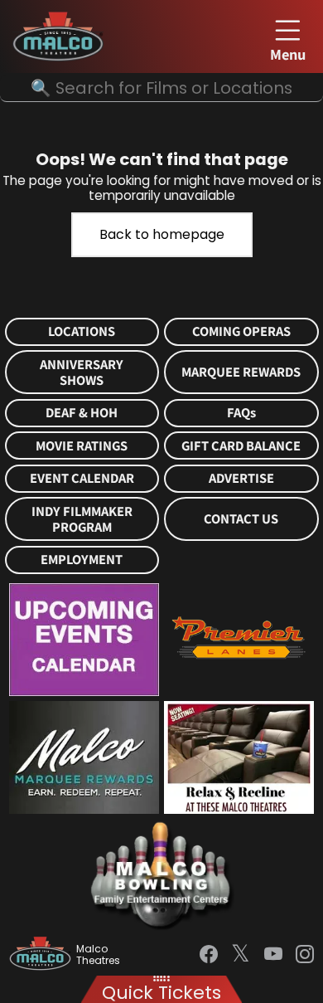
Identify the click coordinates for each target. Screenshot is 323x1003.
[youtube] (273, 954)
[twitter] (240, 955)
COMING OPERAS (241, 331)
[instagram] (305, 954)
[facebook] (209, 954)
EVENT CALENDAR (82, 478)
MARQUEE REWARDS (241, 372)
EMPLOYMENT (82, 559)
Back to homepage (161, 234)
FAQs (241, 413)
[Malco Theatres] (42, 955)
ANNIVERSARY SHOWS (81, 372)
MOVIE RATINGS (82, 446)
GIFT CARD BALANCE (241, 446)
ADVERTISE (241, 478)
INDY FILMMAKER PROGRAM (82, 519)
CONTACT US (241, 519)
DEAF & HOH (82, 413)
